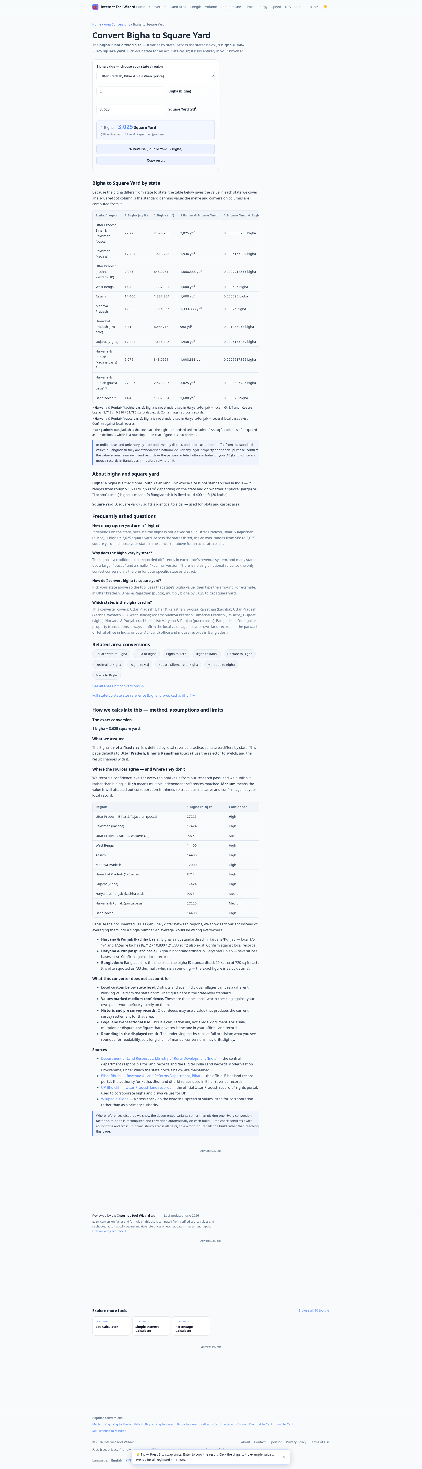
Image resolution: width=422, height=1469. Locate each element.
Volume (211, 6)
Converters (157, 6)
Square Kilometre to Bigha (178, 665)
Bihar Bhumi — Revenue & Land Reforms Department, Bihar (151, 1075)
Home (140, 6)
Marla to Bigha (107, 675)
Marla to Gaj (101, 1424)
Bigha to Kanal (207, 654)
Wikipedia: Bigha (115, 1098)
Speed (276, 6)
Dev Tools (292, 6)
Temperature (231, 6)
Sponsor (275, 1442)
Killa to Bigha (146, 654)
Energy (262, 6)
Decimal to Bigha (108, 665)
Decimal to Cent (260, 1424)
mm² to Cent (284, 1424)
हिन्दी (128, 1460)
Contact (260, 1442)
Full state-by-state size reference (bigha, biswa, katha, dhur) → (143, 695)
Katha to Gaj (209, 1424)
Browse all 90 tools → (314, 1310)
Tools (308, 6)
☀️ (325, 6)
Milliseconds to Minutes (109, 1431)
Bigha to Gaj (140, 665)
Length (195, 6)
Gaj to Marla (122, 1424)
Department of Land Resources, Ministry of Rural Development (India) (159, 1058)
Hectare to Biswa (233, 1424)
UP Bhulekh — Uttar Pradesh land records (136, 1087)
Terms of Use (320, 1442)
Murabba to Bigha (221, 665)
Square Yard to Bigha (111, 654)
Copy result (156, 160)
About (245, 1442)
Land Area (178, 6)
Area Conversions (117, 24)
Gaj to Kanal (165, 1424)
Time (249, 6)
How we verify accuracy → (109, 1231)
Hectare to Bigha (239, 654)
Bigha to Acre (176, 654)
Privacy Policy (296, 1442)
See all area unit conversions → (118, 686)
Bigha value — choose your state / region (129, 66)
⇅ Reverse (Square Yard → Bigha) (155, 149)
